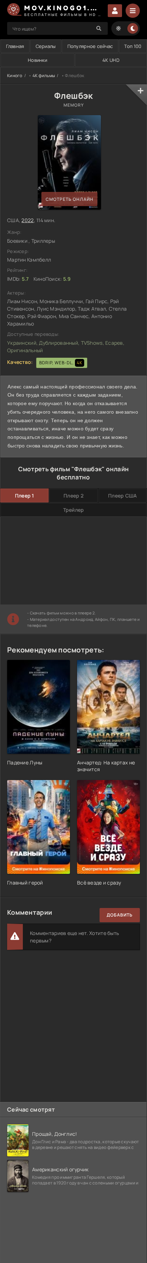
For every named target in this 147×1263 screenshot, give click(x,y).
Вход (115, 10)
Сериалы (46, 46)
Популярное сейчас (90, 46)
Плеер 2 (73, 495)
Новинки (37, 60)
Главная (15, 46)
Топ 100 (132, 46)
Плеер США (122, 495)
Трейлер (73, 509)
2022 (27, 220)
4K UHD (111, 60)
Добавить (120, 915)
